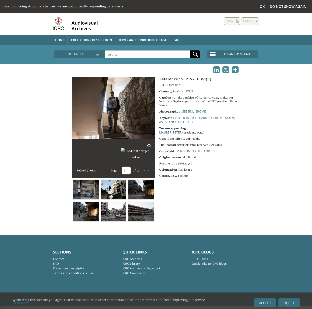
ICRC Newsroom (133, 273)
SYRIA (190, 91)
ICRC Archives (132, 259)
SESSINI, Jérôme (194, 111)
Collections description (91, 40)
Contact (58, 259)
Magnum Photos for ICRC (197, 151)
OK (262, 6)
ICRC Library (131, 264)
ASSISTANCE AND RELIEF (176, 122)
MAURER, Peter (170, 132)
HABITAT (205, 118)
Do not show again (288, 6)
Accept (265, 303)
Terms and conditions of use (142, 40)
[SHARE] (235, 69)
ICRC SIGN (190, 118)
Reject (289, 303)
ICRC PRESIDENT (224, 118)
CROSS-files (200, 259)
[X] (225, 69)
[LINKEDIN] (216, 69)
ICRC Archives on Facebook (141, 268)
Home (59, 40)
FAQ (176, 40)
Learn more (20, 303)
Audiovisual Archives (85, 25)
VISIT (178, 118)
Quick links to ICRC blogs (209, 264)
